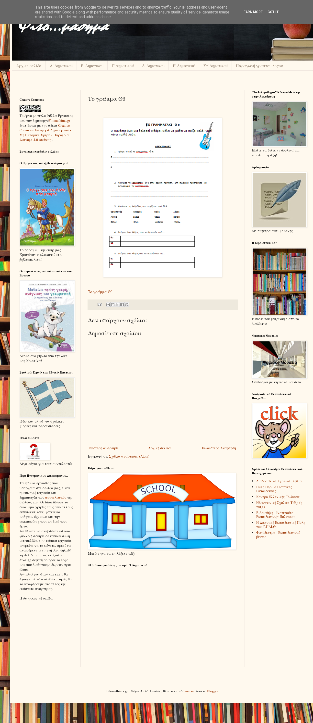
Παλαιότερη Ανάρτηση (218, 448)
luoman (188, 691)
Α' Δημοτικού (61, 65)
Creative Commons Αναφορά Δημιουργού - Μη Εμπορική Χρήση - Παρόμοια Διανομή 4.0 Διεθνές (45, 132)
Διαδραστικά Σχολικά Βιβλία (279, 481)
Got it (273, 12)
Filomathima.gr (59, 120)
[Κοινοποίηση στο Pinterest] (126, 304)
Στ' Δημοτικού (215, 65)
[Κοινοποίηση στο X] (117, 304)
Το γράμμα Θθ (100, 291)
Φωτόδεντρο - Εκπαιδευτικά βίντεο (278, 534)
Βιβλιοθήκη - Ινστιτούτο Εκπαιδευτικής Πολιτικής (275, 514)
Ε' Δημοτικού (184, 65)
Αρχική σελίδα (29, 65)
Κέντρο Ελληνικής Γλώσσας (278, 496)
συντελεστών (55, 497)
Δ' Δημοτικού (153, 65)
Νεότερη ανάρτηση (104, 448)
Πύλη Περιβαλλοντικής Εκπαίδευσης (274, 489)
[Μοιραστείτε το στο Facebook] (122, 304)
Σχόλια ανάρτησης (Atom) (129, 456)
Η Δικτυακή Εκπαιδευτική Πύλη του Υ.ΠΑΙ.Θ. (280, 524)
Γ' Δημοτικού (123, 65)
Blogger (212, 691)
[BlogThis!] (112, 304)
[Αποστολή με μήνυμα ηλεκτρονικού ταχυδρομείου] (108, 304)
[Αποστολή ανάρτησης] (99, 304)
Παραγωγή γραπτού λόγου (259, 65)
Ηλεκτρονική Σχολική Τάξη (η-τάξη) (279, 504)
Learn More (252, 12)
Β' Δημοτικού (92, 65)
